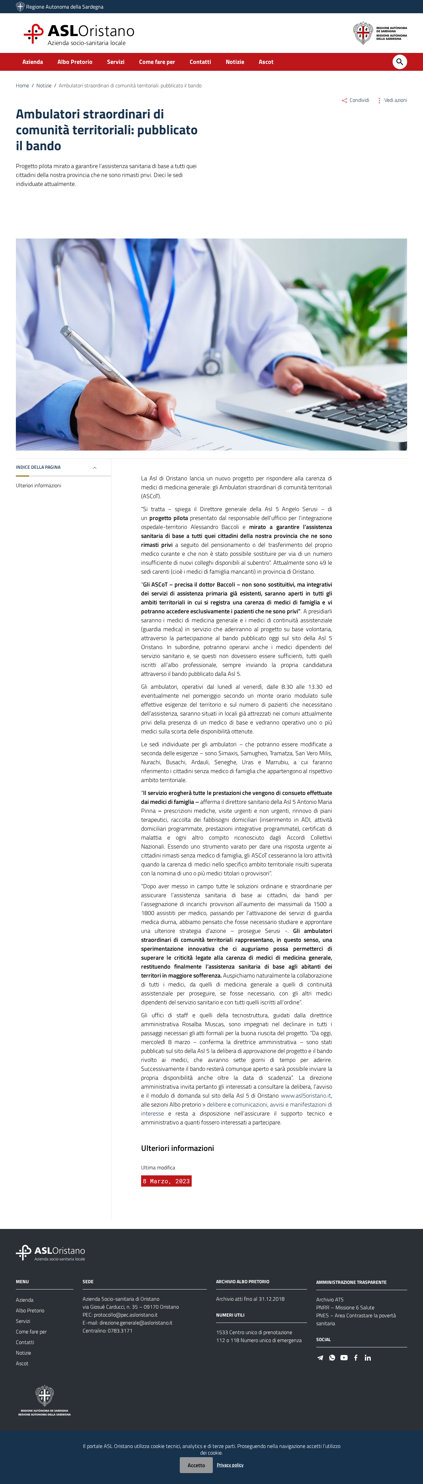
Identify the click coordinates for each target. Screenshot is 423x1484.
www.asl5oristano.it (306, 1095)
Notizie (235, 61)
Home (22, 85)
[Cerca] (400, 62)
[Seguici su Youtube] (344, 1357)
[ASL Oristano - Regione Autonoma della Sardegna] (50, 1252)
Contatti (200, 61)
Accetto (196, 1465)
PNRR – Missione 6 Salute (345, 1307)
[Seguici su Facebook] (356, 1357)
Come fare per (157, 61)
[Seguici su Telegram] (320, 1357)
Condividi (358, 100)
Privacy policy (230, 1464)
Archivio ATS (330, 1299)
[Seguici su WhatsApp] (332, 1357)
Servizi (116, 61)
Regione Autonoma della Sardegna (64, 7)
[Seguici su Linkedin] (368, 1357)
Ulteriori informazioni (38, 485)
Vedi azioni (395, 100)
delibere (216, 1104)
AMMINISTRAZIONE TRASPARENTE (351, 1282)
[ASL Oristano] (20, 7)
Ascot (266, 61)
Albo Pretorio (75, 61)
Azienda (32, 61)
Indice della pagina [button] (38, 466)
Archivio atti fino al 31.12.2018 (250, 1299)
